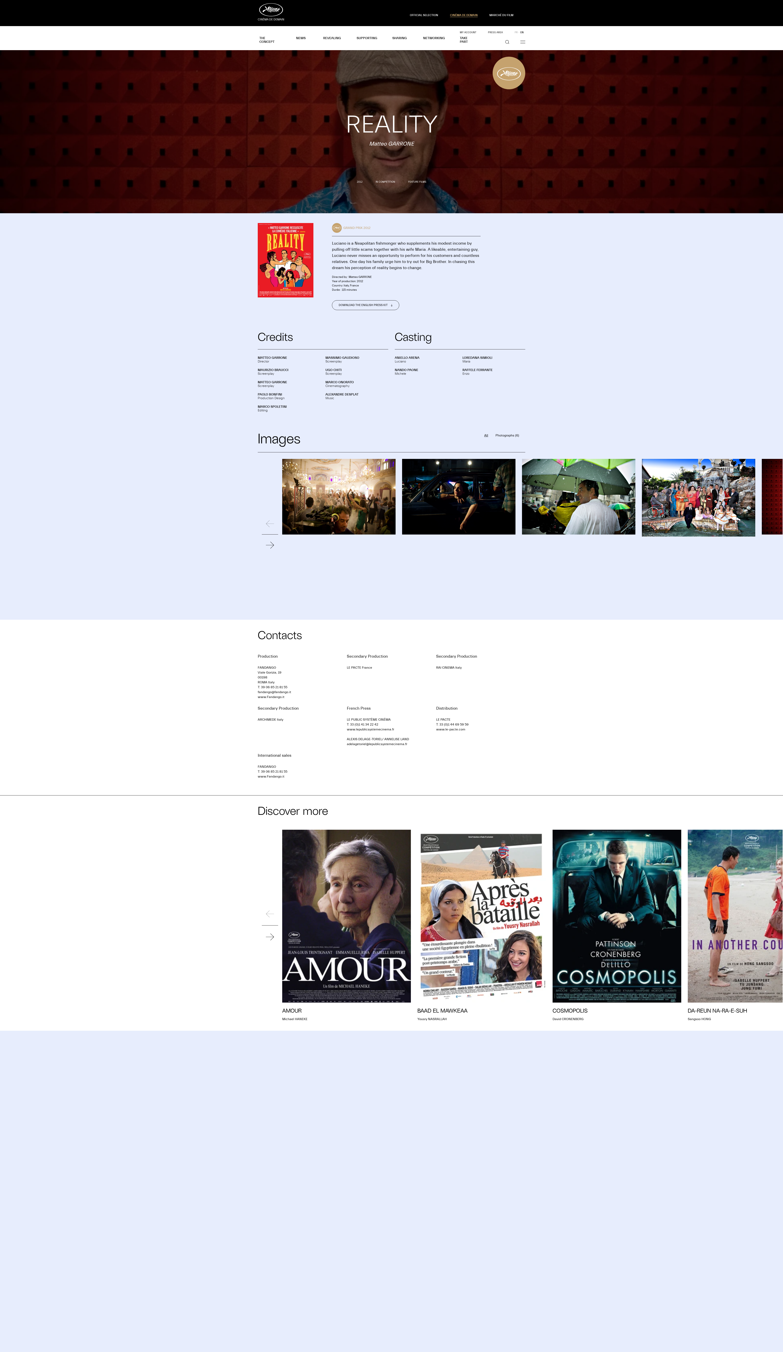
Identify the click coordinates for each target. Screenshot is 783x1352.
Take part (464, 40)
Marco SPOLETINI (272, 407)
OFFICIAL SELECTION (424, 15)
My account (468, 32)
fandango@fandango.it (274, 692)
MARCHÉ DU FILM (501, 15)
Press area (495, 32)
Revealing (332, 38)
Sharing (399, 38)
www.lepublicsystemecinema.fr (370, 729)
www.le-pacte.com (450, 729)
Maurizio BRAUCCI (273, 370)
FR (516, 32)
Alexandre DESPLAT (341, 394)
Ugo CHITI (333, 370)
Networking (434, 38)
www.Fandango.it (271, 697)
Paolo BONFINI (270, 394)
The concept (266, 40)
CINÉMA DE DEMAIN (464, 15)
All (486, 435)
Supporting (367, 38)
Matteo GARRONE (272, 358)
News (301, 38)
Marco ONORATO (339, 382)
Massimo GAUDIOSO (342, 358)
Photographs (507, 435)
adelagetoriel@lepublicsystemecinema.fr (377, 744)
